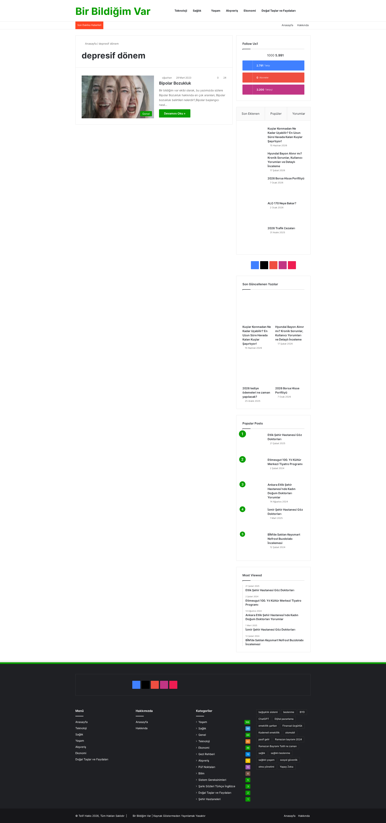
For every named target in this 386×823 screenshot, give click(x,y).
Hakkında (303, 25)
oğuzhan (167, 77)
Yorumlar (298, 114)
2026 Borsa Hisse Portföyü (286, 178)
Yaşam (215, 10)
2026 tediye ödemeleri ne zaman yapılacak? (256, 392)
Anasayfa (287, 25)
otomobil (290, 732)
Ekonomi (250, 10)
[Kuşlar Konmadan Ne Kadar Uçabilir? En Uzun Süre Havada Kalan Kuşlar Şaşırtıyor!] (253, 138)
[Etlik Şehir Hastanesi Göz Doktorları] (253, 444)
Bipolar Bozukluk (175, 83)
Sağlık (197, 10)
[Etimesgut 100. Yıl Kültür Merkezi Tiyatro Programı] (253, 469)
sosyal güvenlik (289, 759)
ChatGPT (264, 718)
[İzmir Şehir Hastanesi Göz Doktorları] (253, 519)
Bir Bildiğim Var (142, 815)
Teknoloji (181, 10)
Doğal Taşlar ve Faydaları (279, 10)
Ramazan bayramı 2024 (288, 739)
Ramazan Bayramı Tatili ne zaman (278, 746)
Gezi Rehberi (206, 754)
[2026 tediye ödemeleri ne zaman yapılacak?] (257, 369)
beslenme (288, 712)
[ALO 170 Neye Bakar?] (253, 212)
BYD (302, 712)
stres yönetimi (266, 766)
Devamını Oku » (174, 113)
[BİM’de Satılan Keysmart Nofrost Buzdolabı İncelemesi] (253, 544)
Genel (202, 734)
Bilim (201, 773)
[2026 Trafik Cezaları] (253, 237)
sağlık (262, 753)
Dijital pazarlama (284, 718)
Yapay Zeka (286, 766)
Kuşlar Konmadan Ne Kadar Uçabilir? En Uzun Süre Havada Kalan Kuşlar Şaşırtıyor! (256, 335)
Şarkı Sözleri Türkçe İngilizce (216, 786)
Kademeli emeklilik (269, 732)
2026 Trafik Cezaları (281, 228)
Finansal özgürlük (292, 725)
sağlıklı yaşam (266, 759)
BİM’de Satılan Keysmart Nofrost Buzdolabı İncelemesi (284, 539)
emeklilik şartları (268, 725)
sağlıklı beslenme (280, 753)
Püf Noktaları (206, 767)
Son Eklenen (251, 114)
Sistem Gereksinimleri (212, 779)
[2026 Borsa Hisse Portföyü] (253, 187)
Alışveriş (232, 10)
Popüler (276, 114)
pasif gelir (264, 739)
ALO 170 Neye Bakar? (282, 203)
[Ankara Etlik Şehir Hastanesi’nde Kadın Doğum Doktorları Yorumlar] (253, 494)
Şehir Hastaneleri (209, 799)
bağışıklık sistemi (268, 712)
